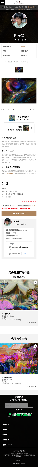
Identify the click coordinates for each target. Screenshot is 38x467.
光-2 (28, 62)
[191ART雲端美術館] (19, 3)
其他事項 (24, 55)
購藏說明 (19, 460)
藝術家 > (11, 62)
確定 (25, 254)
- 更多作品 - (19, 277)
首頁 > (5, 62)
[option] (19, 70)
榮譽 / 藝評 (24, 51)
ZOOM (34, 109)
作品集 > (23, 62)
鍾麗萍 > (17, 62)
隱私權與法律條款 (19, 463)
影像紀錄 (6, 55)
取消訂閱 (19, 410)
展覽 (4, 51)
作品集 (23, 46)
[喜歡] (35, 282)
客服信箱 (10, 173)
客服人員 (32, 206)
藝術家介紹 (7, 46)
